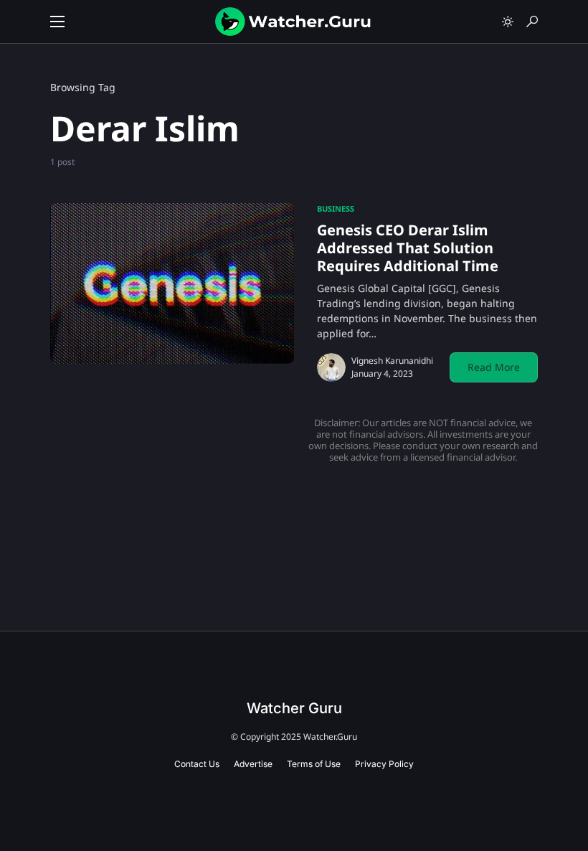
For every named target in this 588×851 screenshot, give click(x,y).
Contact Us (196, 763)
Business (335, 208)
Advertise (253, 763)
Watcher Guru (294, 708)
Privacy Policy (384, 763)
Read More (494, 367)
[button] (57, 21)
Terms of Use (314, 763)
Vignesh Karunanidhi (392, 360)
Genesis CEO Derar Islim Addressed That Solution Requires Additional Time (407, 248)
